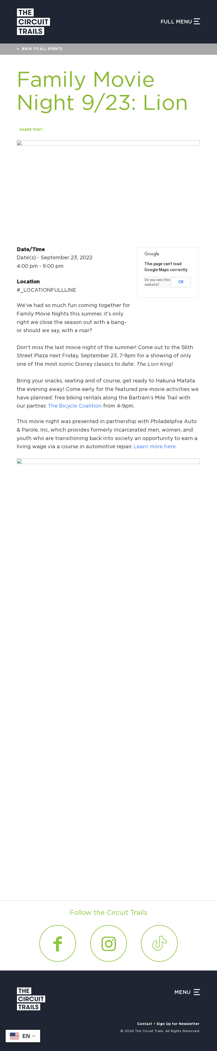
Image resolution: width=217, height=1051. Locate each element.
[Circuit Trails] (33, 21)
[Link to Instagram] (108, 943)
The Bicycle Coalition (75, 406)
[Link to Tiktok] (159, 943)
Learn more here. (155, 446)
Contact (144, 1024)
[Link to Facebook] (57, 943)
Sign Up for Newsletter (178, 1024)
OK (181, 282)
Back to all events (42, 49)
